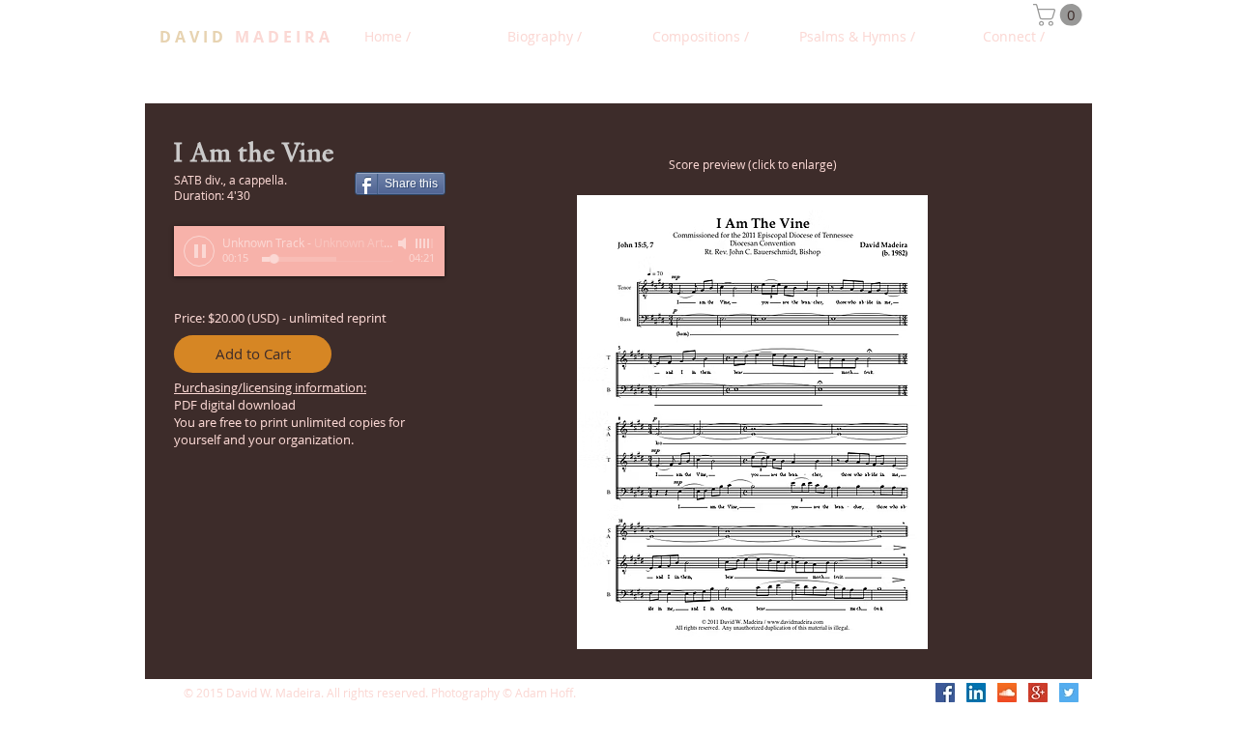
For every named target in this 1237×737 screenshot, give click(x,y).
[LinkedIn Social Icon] (976, 692)
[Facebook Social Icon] (945, 692)
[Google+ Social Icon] (1038, 692)
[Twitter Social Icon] (1069, 692)
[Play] (199, 251)
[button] (1060, 15)
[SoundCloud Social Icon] (1007, 692)
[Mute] (404, 243)
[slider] (425, 243)
